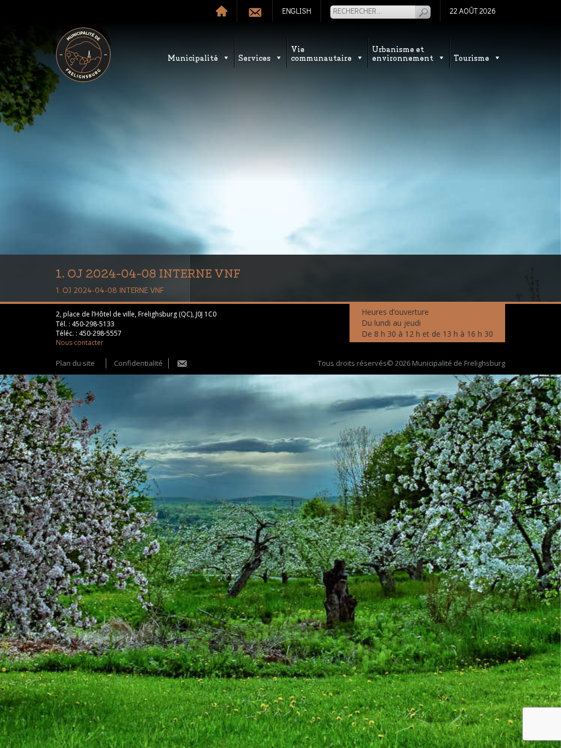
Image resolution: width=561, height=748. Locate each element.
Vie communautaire (321, 52)
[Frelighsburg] (83, 54)
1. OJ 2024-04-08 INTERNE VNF (110, 291)
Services (254, 57)
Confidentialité (138, 363)
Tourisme (471, 57)
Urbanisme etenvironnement (402, 52)
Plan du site (75, 363)
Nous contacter (80, 342)
